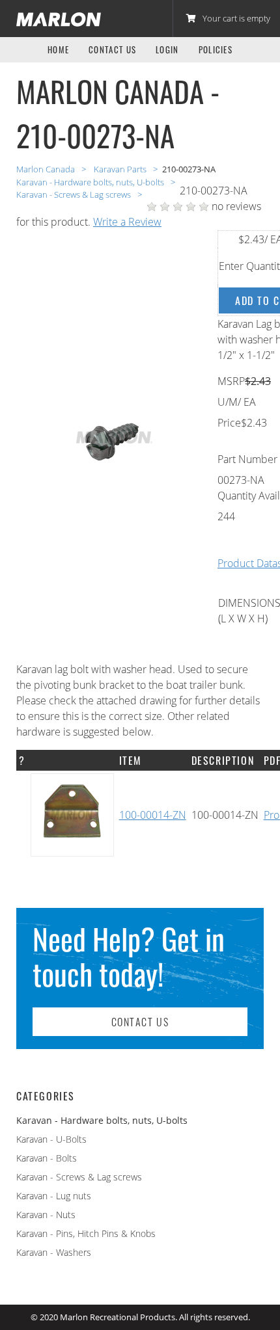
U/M (227, 402)
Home (58, 50)
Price (229, 423)
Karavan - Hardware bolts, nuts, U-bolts (91, 182)
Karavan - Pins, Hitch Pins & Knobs (86, 1233)
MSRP (231, 381)
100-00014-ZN (152, 815)
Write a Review (127, 222)
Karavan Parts (121, 169)
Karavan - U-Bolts (51, 1139)
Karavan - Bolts (46, 1158)
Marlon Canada (46, 169)
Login (167, 50)
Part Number (247, 459)
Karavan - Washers (53, 1252)
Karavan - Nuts (46, 1214)
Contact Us (112, 50)
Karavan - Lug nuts (53, 1196)
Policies (215, 50)
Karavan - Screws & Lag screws (79, 1177)
